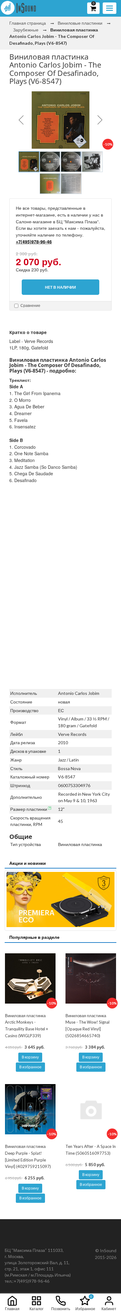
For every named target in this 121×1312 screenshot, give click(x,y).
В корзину (30, 1057)
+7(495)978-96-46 (34, 241)
